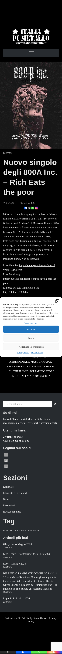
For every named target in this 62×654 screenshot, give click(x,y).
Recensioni (9, 505)
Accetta (31, 329)
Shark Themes (40, 618)
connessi (13, 436)
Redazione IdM (28, 203)
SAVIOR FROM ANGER (29, 530)
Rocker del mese (12, 511)
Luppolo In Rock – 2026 (16, 598)
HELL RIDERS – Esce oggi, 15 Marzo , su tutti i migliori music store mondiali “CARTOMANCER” (31, 371)
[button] (57, 301)
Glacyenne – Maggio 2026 (17, 544)
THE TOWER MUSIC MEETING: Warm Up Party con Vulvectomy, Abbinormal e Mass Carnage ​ (31, 357)
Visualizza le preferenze (31, 347)
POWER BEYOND (10, 530)
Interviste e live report (15, 493)
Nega (31, 338)
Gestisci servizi (30, 323)
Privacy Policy (23, 352)
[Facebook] (25, 208)
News (7, 153)
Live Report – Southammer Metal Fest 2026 (27, 554)
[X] (29, 208)
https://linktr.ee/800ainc (15, 292)
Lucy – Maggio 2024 (14, 563)
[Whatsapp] (32, 208)
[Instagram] (36, 208)
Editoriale (8, 486)
